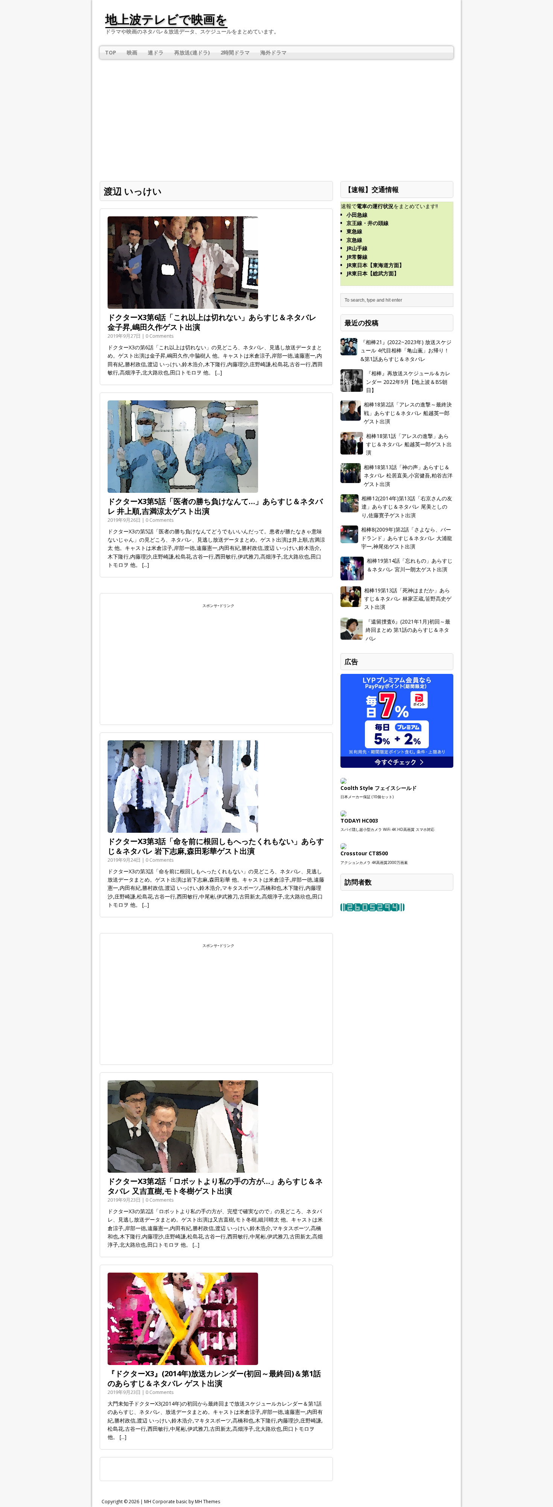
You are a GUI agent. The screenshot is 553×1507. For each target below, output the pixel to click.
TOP (110, 52)
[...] (218, 372)
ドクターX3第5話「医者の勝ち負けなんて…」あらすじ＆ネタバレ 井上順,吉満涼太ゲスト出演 (215, 506)
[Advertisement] (276, 115)
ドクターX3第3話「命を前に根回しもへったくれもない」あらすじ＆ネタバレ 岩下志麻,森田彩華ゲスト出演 (216, 846)
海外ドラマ (273, 52)
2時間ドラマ (235, 52)
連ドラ (156, 52)
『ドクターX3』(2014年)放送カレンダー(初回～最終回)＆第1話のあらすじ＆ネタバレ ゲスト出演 (214, 1378)
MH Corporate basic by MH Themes (182, 1501)
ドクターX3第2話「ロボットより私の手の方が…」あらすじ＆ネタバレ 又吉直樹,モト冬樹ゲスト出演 (215, 1186)
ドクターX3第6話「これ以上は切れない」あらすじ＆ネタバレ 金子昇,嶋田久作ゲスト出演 (212, 322)
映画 (132, 52)
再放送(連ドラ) (192, 52)
